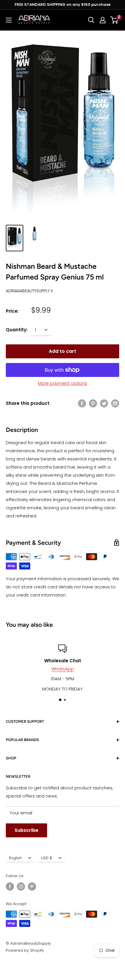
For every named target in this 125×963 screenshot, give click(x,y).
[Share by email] (115, 403)
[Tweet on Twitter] (104, 403)
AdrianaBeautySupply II (29, 291)
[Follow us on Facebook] (10, 886)
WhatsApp (62, 669)
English (15, 857)
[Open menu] (9, 20)
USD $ (46, 857)
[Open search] (91, 20)
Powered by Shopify (25, 950)
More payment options (62, 383)
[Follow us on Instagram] (21, 886)
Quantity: (17, 330)
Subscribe (26, 830)
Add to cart (62, 351)
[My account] (103, 20)
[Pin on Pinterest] (93, 403)
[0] (114, 20)
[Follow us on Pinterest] (32, 886)
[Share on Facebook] (82, 403)
